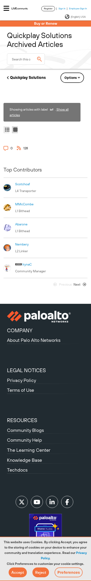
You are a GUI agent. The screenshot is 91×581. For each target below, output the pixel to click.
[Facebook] (67, 502)
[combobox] (26, 59)
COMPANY (19, 330)
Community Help (24, 440)
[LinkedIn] (52, 502)
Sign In (62, 8)
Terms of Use (20, 390)
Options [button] (70, 78)
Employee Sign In (78, 8)
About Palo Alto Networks (33, 340)
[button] (18, 572)
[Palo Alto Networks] (45, 316)
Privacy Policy (21, 380)
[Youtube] (37, 502)
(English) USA (78, 16)
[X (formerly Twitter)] (22, 502)
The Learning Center (28, 450)
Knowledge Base (24, 460)
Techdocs (17, 469)
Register (48, 8)
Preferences (68, 572)
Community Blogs (25, 430)
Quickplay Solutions (28, 77)
